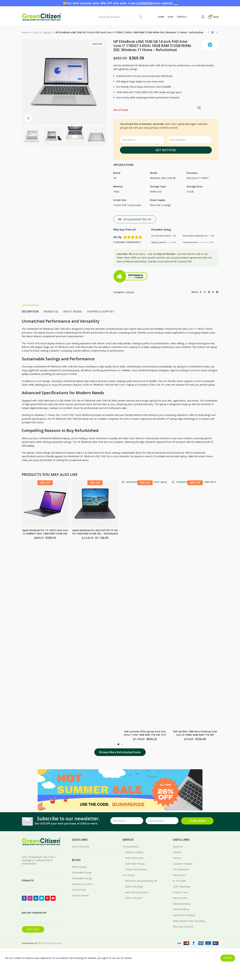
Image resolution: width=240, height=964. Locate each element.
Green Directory (80, 846)
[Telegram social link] (217, 292)
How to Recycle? (134, 898)
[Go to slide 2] (122, 744)
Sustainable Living (81, 872)
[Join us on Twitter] (41, 898)
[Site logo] (41, 16)
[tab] (30, 310)
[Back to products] (212, 33)
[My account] (203, 17)
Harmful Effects (181, 909)
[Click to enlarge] (28, 118)
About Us (178, 846)
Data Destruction (134, 857)
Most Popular (79, 866)
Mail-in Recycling (134, 886)
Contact (177, 852)
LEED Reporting (181, 886)
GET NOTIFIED (165, 150)
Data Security (180, 898)
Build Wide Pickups (135, 863)
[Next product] (216, 33)
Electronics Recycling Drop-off (141, 880)
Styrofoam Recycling (184, 915)
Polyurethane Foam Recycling (189, 920)
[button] (26, 136)
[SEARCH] (140, 17)
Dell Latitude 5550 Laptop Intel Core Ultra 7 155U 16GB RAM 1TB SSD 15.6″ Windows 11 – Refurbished (145, 734)
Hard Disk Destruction (137, 892)
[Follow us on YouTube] (53, 898)
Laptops (46, 32)
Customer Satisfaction (127, 242)
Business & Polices (82, 884)
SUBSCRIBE (197, 821)
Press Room (179, 875)
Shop (35, 32)
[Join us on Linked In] (35, 898)
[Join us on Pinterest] (47, 898)
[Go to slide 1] (118, 744)
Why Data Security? (183, 926)
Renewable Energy (82, 878)
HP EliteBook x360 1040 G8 (94, 456)
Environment (79, 889)
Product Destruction (136, 869)
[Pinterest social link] (209, 292)
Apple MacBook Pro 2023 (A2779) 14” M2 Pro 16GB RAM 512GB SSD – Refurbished (95, 532)
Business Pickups (134, 852)
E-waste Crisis (180, 892)
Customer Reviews (183, 863)
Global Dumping (181, 903)
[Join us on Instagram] (30, 898)
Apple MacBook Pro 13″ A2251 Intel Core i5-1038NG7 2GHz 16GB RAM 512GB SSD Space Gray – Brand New (45, 533)
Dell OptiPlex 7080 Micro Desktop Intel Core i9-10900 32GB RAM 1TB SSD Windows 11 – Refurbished (195, 734)
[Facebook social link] (201, 292)
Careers (177, 857)
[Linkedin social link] (213, 292)
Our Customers (181, 869)
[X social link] (205, 292)
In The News (179, 880)
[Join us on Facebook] (24, 898)
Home (25, 32)
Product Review (80, 895)
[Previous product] (208, 33)
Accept (228, 957)
